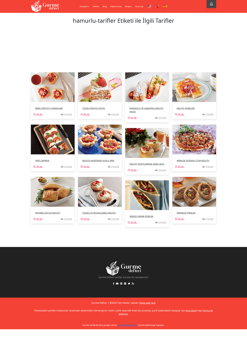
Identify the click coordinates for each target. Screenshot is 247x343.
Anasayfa (84, 6)
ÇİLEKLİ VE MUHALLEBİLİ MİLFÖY (99, 212)
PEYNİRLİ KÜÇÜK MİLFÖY (47, 212)
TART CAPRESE (42, 160)
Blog (105, 6)
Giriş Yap (139, 6)
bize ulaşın (191, 310)
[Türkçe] (157, 6)
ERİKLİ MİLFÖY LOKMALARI (49, 108)
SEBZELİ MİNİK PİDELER (141, 216)
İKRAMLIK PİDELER (186, 212)
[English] (149, 6)
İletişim (128, 6)
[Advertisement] (123, 51)
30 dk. (39, 114)
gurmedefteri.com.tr (119, 325)
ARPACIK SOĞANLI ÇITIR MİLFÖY (193, 160)
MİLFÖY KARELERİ (186, 108)
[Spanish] (165, 6)
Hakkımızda (115, 6)
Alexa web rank (147, 302)
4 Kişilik (67, 114)
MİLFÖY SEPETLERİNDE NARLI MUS (147, 163)
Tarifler (95, 6)
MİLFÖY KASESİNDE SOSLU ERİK (98, 160)
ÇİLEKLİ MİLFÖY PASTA (93, 108)
